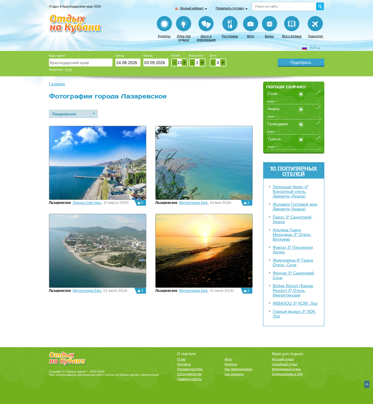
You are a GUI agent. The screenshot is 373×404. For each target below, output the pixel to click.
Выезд (147, 55)
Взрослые (196, 55)
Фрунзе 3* (294, 275)
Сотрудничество (189, 374)
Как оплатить (234, 374)
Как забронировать (239, 369)
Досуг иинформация (206, 37)
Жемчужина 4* (293, 262)
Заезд (119, 55)
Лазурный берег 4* (290, 191)
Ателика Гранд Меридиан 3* (292, 234)
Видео (269, 36)
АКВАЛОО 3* (295, 303)
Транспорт (315, 36)
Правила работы (189, 379)
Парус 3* (293, 219)
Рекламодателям (190, 369)
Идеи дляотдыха (184, 37)
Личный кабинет (192, 8)
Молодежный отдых (286, 369)
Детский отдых (283, 359)
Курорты (164, 36)
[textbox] (80, 62)
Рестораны (230, 36)
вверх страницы (367, 384)
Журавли (295, 206)
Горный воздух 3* (294, 313)
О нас (181, 359)
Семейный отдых (285, 364)
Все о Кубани (292, 36)
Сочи (68, 69)
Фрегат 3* (293, 249)
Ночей (175, 55)
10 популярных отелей (293, 171)
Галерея (57, 84)
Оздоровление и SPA (287, 374)
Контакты (184, 364)
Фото (250, 36)
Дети (213, 55)
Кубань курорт (129, 374)
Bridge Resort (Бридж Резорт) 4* (293, 290)
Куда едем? (57, 55)
